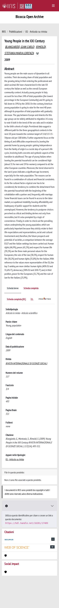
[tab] (32, 299)
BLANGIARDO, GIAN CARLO (19, 47)
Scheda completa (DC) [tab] (16, 299)
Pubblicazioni (15, 31)
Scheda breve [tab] (13, 288)
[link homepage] (10, 6)
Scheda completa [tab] (31, 288)
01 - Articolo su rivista (36, 31)
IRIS (4, 31)
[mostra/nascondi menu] (53, 5)
